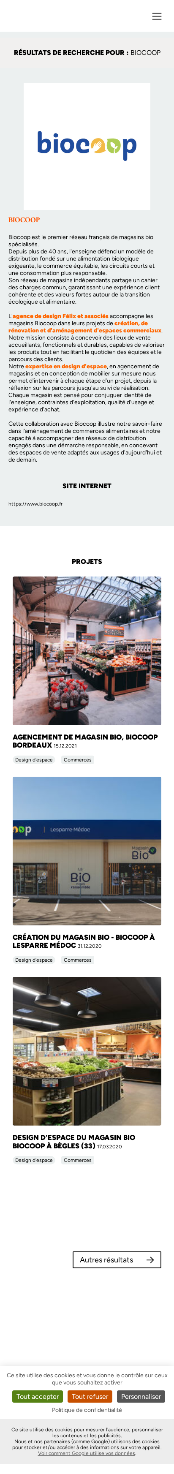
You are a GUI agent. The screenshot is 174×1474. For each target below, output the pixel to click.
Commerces (78, 760)
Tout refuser (90, 1396)
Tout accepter (37, 1396)
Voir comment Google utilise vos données (86, 1453)
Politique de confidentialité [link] (87, 1410)
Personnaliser (141, 1396)
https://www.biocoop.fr (35, 504)
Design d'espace (34, 760)
